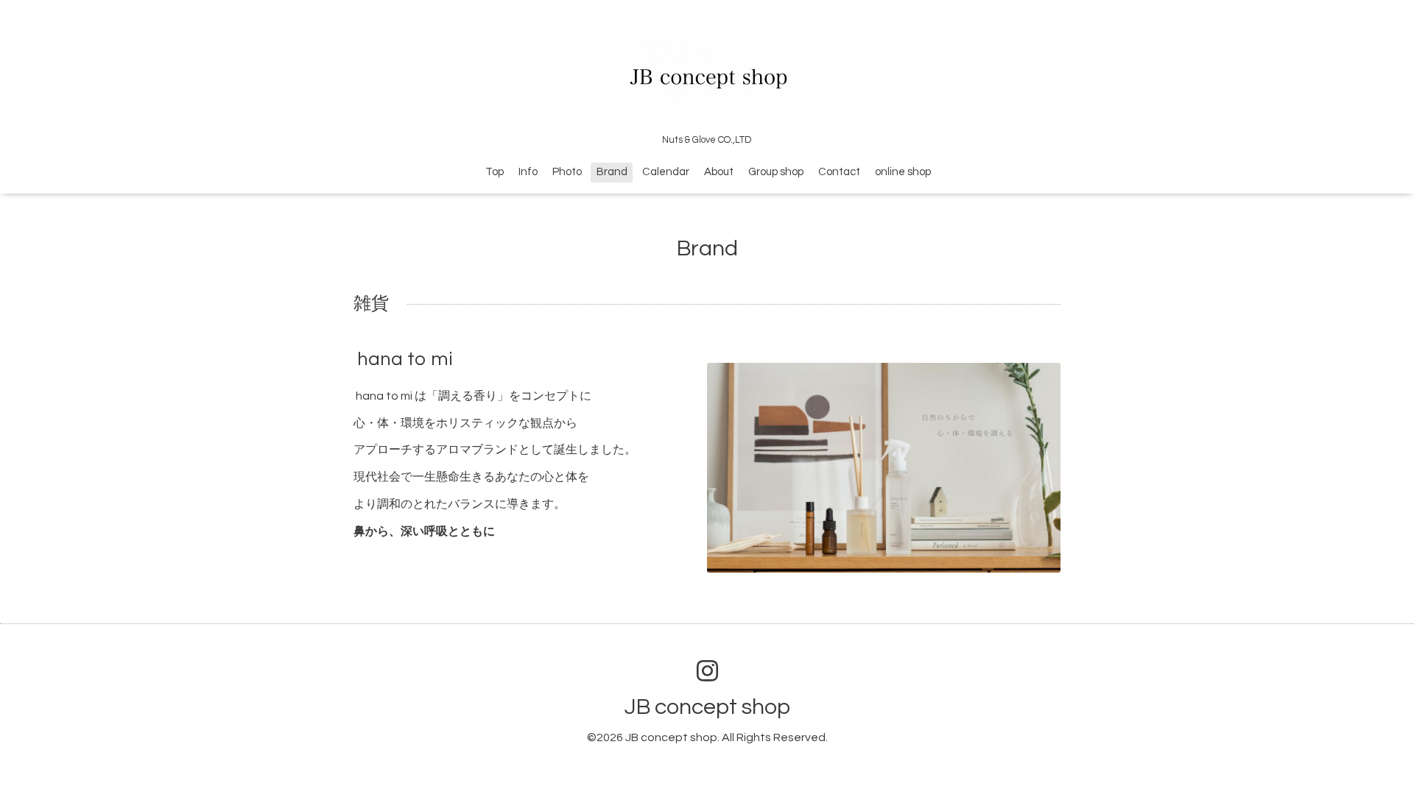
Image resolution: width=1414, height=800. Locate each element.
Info (528, 171)
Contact (839, 171)
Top (494, 171)
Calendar (665, 171)
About (719, 171)
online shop (903, 171)
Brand (612, 171)
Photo (567, 171)
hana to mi (405, 359)
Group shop (775, 171)
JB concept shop (707, 706)
